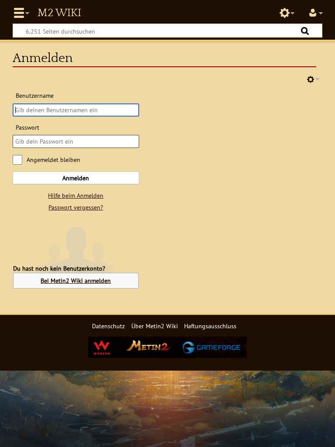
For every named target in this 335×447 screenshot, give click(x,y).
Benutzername (35, 95)
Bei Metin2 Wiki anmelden (76, 280)
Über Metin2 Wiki (154, 326)
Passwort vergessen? (75, 207)
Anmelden (75, 178)
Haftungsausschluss (210, 326)
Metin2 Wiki (59, 13)
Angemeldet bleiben (53, 159)
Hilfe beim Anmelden (75, 195)
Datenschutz (108, 326)
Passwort (27, 127)
